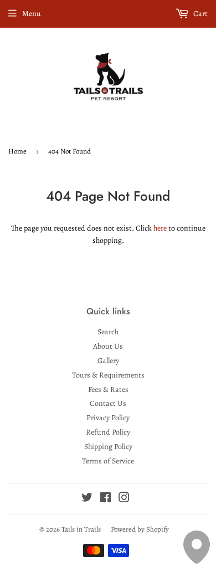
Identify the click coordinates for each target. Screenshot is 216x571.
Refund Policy (108, 432)
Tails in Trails (81, 529)
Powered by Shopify (140, 529)
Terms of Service (108, 461)
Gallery (108, 360)
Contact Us (108, 403)
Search (108, 332)
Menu (31, 13)
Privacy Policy (108, 417)
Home (17, 151)
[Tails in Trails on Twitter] (86, 499)
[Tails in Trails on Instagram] (124, 499)
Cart (200, 13)
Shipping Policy (108, 446)
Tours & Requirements (108, 375)
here (160, 228)
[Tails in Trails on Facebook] (105, 499)
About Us (108, 346)
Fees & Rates (108, 389)
